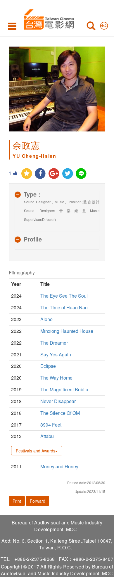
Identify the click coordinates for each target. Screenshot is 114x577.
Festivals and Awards (35, 451)
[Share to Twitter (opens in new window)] (67, 173)
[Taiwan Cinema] (47, 18)
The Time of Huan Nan (64, 307)
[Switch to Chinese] (104, 24)
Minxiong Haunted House (66, 331)
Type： (33, 194)
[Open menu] (12, 26)
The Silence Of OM (60, 413)
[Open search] (91, 27)
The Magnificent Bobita (64, 389)
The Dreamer (54, 342)
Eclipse (48, 366)
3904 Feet (50, 424)
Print (17, 501)
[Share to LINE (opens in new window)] (81, 173)
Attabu (47, 436)
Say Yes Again (55, 354)
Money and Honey (59, 466)
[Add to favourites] (26, 173)
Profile (33, 239)
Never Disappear (58, 401)
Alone (46, 319)
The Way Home (56, 377)
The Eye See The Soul (64, 295)
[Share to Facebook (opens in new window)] (40, 173)
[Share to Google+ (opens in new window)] (54, 173)
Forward (37, 501)
